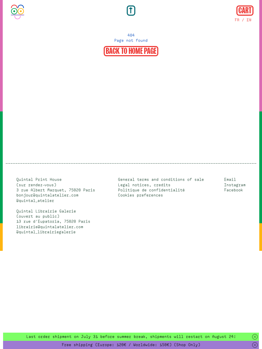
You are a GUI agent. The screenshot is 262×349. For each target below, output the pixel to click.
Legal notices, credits (144, 185)
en (249, 20)
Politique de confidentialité (151, 190)
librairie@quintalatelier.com (49, 227)
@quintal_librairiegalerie (46, 232)
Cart (244, 9)
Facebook (233, 190)
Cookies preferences (140, 195)
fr (237, 20)
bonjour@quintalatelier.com (47, 195)
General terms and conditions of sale (161, 179)
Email (230, 179)
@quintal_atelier (35, 200)
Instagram (235, 185)
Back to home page (131, 50)
